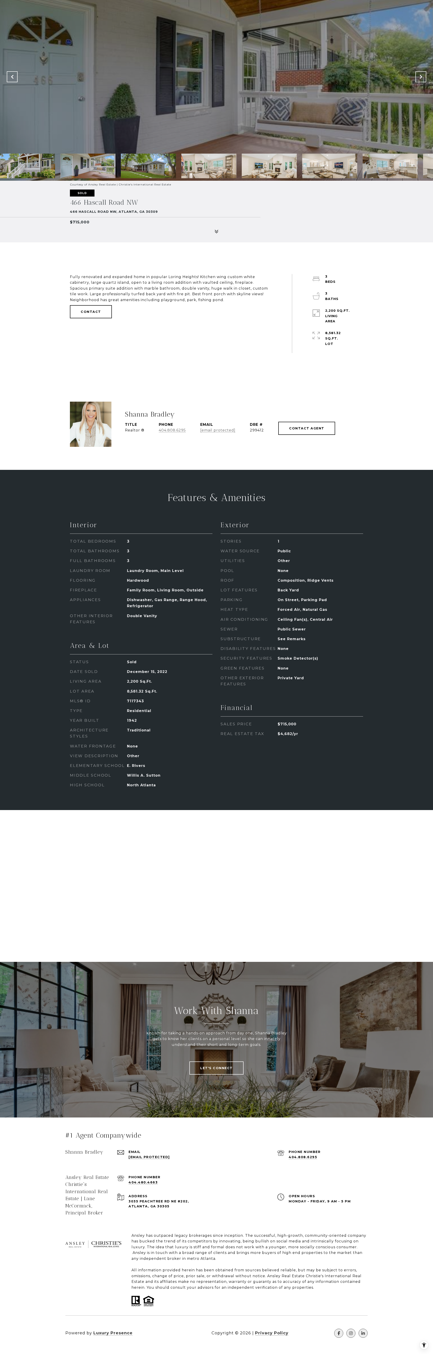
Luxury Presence (113, 1333)
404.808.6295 (172, 430)
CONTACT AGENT (306, 428)
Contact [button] (91, 312)
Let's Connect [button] (216, 1068)
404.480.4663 (143, 1182)
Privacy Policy (271, 1333)
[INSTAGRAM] (350, 1333)
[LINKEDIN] (363, 1333)
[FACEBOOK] (338, 1333)
